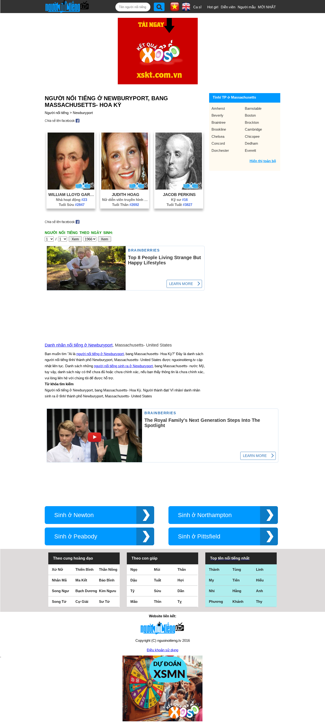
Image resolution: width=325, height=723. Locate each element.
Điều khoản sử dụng (162, 650)
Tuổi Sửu (71, 205)
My (211, 580)
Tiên (236, 580)
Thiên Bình (84, 569)
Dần (180, 591)
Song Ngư (60, 591)
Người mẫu (247, 7)
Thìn (157, 601)
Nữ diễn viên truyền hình (125, 200)
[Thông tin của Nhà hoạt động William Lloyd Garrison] (71, 188)
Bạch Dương (86, 591)
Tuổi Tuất (179, 205)
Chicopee (252, 136)
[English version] (186, 9)
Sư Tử (104, 601)
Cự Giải (81, 601)
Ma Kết (81, 580)
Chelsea (218, 136)
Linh (259, 569)
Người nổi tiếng (57, 113)
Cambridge (253, 129)
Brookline (219, 129)
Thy (259, 601)
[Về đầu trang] (320, 718)
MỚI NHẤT (267, 7)
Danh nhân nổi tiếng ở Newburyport (79, 345)
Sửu (157, 591)
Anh (259, 591)
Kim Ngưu (107, 591)
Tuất (157, 580)
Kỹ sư (179, 200)
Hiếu (260, 580)
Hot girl (212, 7)
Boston (250, 115)
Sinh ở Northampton (205, 515)
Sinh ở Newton (74, 515)
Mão (134, 601)
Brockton (252, 122)
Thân (181, 569)
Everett (250, 150)
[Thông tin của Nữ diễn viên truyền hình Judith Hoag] (124, 188)
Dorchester (220, 150)
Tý (132, 591)
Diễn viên (228, 7)
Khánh (237, 601)
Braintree (219, 122)
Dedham (251, 143)
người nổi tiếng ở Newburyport (100, 354)
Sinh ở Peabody (75, 536)
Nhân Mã (59, 580)
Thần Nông (108, 569)
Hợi (180, 580)
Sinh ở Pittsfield (199, 536)
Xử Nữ (57, 569)
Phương (216, 601)
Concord (218, 143)
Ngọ (133, 569)
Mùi (157, 569)
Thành (214, 569)
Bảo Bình (106, 580)
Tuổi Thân (125, 205)
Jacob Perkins (179, 194)
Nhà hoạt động (71, 200)
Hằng (236, 591)
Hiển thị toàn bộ (263, 161)
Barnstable (253, 108)
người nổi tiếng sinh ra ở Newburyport (123, 366)
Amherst (218, 108)
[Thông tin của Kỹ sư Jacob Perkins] (178, 188)
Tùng (236, 569)
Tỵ (179, 601)
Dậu (133, 580)
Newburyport (83, 113)
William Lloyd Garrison (71, 194)
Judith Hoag (125, 194)
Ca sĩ (197, 7)
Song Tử (59, 601)
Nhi (212, 591)
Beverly (217, 115)
